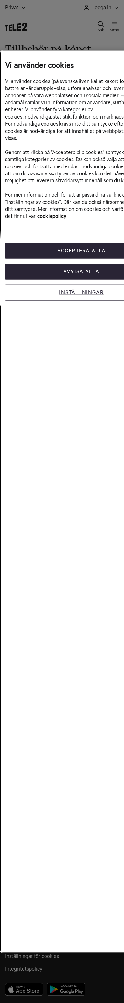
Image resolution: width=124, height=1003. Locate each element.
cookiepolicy (51, 216)
